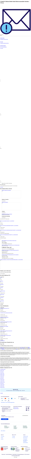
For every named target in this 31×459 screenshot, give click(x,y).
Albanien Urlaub (2, 384)
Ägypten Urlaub (2, 380)
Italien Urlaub (2, 378)
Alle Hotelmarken (2, 340)
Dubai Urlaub (2, 383)
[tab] (15, 34)
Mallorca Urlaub (2, 374)
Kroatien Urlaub (2, 379)
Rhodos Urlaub (2, 370)
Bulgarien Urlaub (2, 387)
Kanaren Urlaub (2, 375)
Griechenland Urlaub (2, 369)
